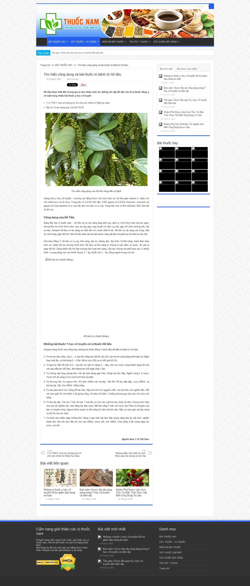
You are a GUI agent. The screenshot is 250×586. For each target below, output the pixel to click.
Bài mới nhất (166, 69)
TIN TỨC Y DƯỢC (138, 42)
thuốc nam (62, 349)
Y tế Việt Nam (142, 439)
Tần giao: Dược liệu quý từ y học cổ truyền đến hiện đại (77, 52)
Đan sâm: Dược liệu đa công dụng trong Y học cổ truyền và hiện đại (96, 492)
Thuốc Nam (66, 540)
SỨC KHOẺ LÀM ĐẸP (170, 552)
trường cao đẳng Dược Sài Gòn (90, 198)
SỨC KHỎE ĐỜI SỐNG (165, 42)
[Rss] (191, 7)
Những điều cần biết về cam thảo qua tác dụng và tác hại (130, 453)
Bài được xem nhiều (187, 69)
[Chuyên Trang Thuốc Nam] (125, 23)
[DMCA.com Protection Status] (47, 562)
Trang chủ (42, 41)
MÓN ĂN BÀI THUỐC (113, 42)
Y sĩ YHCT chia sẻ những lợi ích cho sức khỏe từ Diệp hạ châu (78, 103)
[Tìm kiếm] (211, 6)
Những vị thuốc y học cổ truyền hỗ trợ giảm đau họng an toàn (59, 492)
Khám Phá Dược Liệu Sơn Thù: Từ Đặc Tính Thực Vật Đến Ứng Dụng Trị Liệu (131, 492)
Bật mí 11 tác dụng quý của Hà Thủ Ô (65, 107)
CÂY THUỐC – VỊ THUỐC (84, 42)
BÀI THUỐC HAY (57, 42)
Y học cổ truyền (76, 344)
